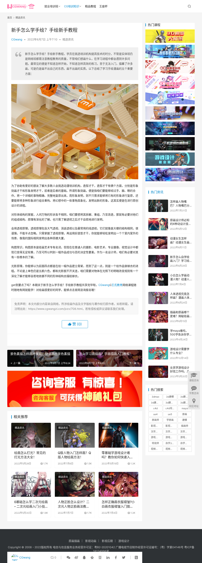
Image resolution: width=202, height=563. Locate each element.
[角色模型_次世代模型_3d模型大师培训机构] (170, 31)
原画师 (155, 419)
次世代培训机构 (171, 431)
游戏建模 (170, 437)
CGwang (16, 39)
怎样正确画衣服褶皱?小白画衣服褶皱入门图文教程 (118, 504)
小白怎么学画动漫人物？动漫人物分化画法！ (179, 279)
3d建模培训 (186, 396)
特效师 (155, 443)
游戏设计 (185, 437)
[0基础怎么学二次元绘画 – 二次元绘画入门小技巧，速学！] (31, 484)
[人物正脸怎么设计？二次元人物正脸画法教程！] (74, 484)
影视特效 (170, 425)
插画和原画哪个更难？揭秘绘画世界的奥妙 (179, 315)
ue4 (155, 414)
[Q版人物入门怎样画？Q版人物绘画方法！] (74, 435)
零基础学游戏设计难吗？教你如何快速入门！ (116, 455)
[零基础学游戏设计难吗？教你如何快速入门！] (118, 435)
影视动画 (90, 540)
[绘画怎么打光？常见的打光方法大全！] (31, 435)
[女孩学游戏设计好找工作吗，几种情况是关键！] (158, 372)
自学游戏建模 (186, 443)
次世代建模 (186, 431)
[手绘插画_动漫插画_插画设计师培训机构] (170, 92)
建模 (184, 419)
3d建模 (170, 396)
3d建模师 (171, 402)
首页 (9, 17)
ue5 (170, 414)
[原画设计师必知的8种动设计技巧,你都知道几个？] (158, 224)
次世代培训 (156, 431)
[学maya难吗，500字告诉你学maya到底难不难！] (158, 335)
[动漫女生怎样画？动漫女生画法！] (158, 242)
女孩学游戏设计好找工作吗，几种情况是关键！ (179, 371)
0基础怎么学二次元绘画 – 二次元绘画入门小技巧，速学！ (31, 504)
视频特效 (185, 448)
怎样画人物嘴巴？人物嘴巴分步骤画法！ (179, 205)
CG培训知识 (71, 6)
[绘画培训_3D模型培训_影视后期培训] (170, 46)
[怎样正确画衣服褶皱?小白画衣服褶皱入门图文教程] (118, 484)
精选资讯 (68, 39)
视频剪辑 (170, 448)
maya (185, 408)
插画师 (184, 425)
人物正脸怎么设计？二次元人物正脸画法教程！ (73, 504)
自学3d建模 (171, 443)
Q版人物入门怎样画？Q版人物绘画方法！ (74, 455)
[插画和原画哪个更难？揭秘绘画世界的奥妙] (158, 316)
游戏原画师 (156, 437)
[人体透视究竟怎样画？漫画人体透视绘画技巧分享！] (158, 298)
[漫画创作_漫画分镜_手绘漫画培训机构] (170, 77)
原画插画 (74, 540)
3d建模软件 (186, 402)
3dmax (155, 396)
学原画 (170, 419)
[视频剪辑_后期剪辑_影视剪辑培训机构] (170, 123)
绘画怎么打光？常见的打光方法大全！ (30, 455)
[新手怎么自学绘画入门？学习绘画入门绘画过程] (158, 261)
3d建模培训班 (156, 402)
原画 (184, 414)
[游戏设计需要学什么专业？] (158, 353)
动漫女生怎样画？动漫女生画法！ (179, 242)
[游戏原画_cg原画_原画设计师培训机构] (170, 169)
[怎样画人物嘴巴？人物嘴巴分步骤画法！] (158, 206)
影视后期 (155, 425)
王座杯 (103, 6)
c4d (155, 408)
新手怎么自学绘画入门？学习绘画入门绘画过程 (179, 260)
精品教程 (90, 6)
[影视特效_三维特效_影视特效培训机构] (170, 139)
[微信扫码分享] (68, 557)
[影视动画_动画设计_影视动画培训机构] (170, 108)
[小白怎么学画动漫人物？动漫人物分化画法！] (158, 279)
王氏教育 (117, 285)
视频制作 (155, 448)
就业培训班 (51, 6)
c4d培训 (170, 408)
